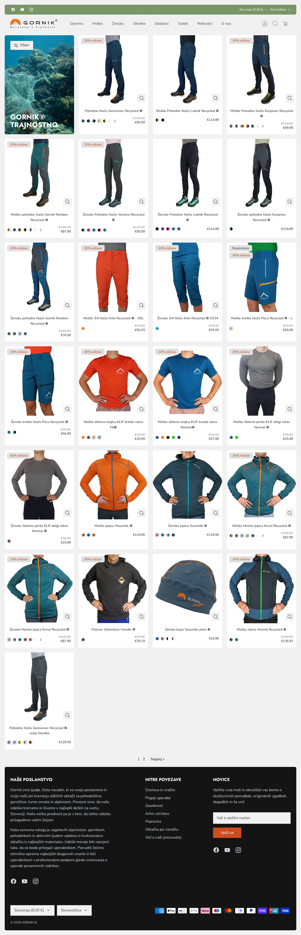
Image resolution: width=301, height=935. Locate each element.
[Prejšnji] (108, 9)
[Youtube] (22, 9)
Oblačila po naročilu (161, 829)
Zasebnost (154, 805)
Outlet (183, 23)
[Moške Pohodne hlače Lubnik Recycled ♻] (187, 70)
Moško (97, 23)
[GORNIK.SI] (33, 23)
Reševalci (204, 23)
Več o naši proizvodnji (163, 837)
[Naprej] (192, 9)
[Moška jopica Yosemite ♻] (113, 485)
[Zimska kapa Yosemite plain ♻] (187, 588)
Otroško (139, 23)
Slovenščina (278, 10)
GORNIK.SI (29, 922)
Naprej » (158, 759)
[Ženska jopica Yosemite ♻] (187, 485)
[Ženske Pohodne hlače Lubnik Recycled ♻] (187, 173)
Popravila (153, 821)
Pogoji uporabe (158, 798)
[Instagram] (31, 9)
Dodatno (162, 23)
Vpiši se (227, 832)
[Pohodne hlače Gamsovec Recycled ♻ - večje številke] (39, 687)
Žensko (118, 23)
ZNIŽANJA (156, 9)
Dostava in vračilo (160, 790)
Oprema (76, 23)
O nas (226, 23)
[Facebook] (13, 9)
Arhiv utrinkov (157, 813)
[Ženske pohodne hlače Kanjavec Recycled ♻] (261, 173)
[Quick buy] (141, 98)
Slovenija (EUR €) (251, 10)
